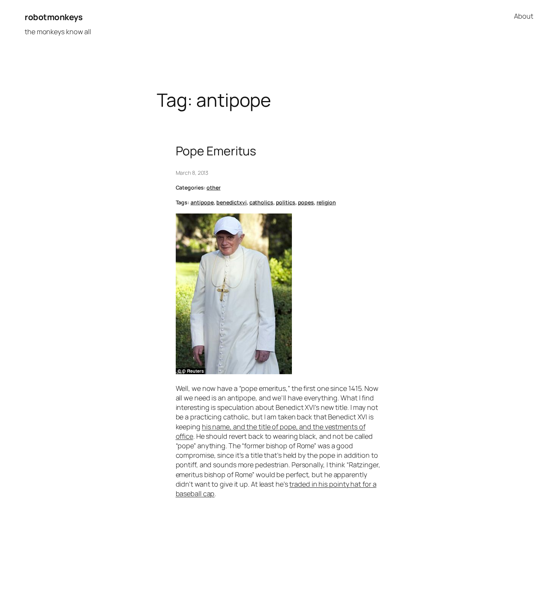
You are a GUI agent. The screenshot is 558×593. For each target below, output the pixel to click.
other (213, 187)
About (523, 16)
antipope (202, 202)
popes (306, 202)
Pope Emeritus (216, 151)
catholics (261, 202)
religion (326, 202)
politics (285, 202)
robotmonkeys (53, 17)
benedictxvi (231, 202)
